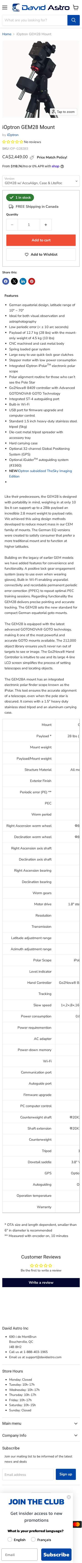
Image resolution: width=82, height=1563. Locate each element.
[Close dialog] (69, 1497)
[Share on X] (14, 281)
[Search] (73, 20)
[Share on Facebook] (5, 281)
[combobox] (34, 20)
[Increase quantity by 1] (46, 225)
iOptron (13, 135)
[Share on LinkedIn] (23, 281)
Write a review (41, 1282)
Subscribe (56, 1554)
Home (6, 34)
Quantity (12, 214)
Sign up (65, 1474)
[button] (12, 142)
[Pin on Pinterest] (31, 281)
